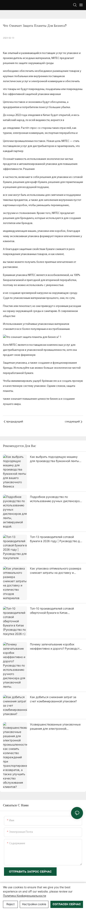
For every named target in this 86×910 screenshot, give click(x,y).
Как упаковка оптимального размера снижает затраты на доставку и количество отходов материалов (55, 571)
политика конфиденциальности (24, 895)
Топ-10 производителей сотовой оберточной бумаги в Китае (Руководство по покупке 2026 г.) (53, 611)
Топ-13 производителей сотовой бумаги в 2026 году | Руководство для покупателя (56, 539)
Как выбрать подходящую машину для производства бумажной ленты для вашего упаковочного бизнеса (54, 459)
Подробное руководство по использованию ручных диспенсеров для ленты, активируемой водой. (55, 499)
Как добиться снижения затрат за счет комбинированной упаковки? (53, 699)
